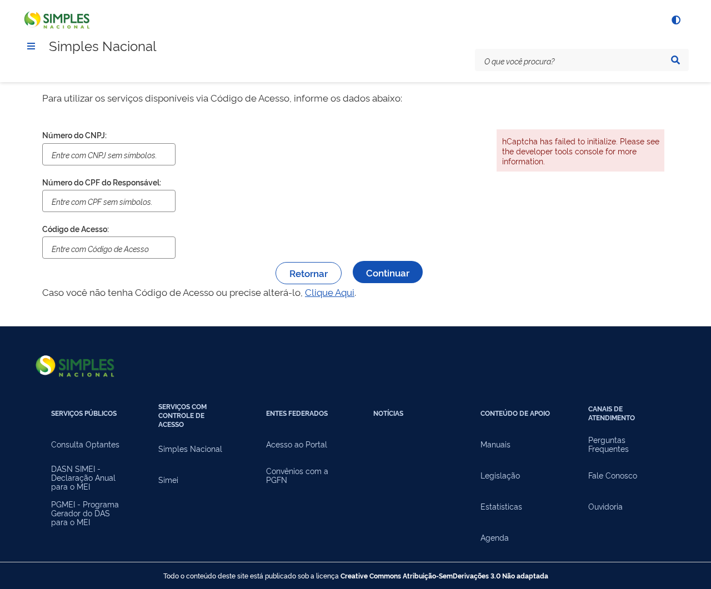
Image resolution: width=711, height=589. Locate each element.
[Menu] (31, 46)
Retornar (308, 272)
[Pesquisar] (675, 60)
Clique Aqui (329, 291)
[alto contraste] (675, 20)
